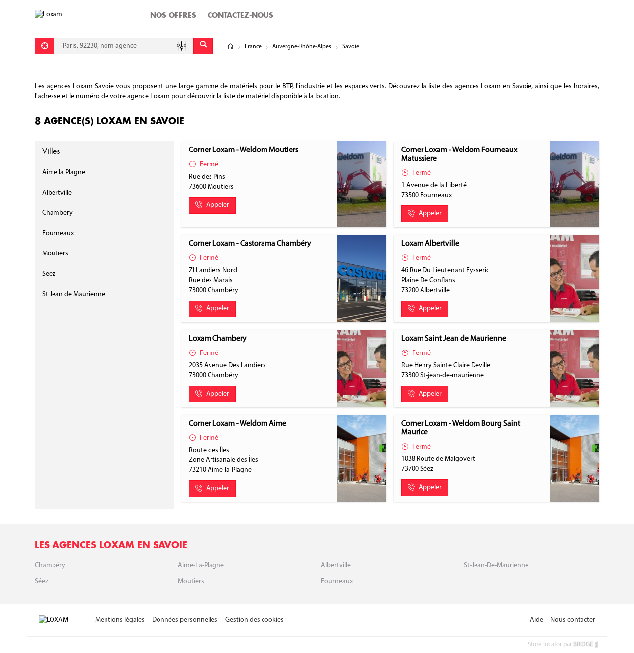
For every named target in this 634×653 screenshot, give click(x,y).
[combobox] (123, 46)
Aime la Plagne (63, 172)
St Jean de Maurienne (73, 294)
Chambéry (50, 565)
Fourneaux (58, 233)
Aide (536, 620)
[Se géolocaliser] (44, 46)
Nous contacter (572, 620)
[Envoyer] (203, 46)
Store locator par (560, 644)
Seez (48, 274)
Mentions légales (120, 620)
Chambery (57, 213)
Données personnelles (184, 620)
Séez (41, 581)
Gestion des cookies (254, 620)
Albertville (57, 193)
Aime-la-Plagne (201, 565)
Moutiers (55, 253)
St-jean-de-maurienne (496, 565)
